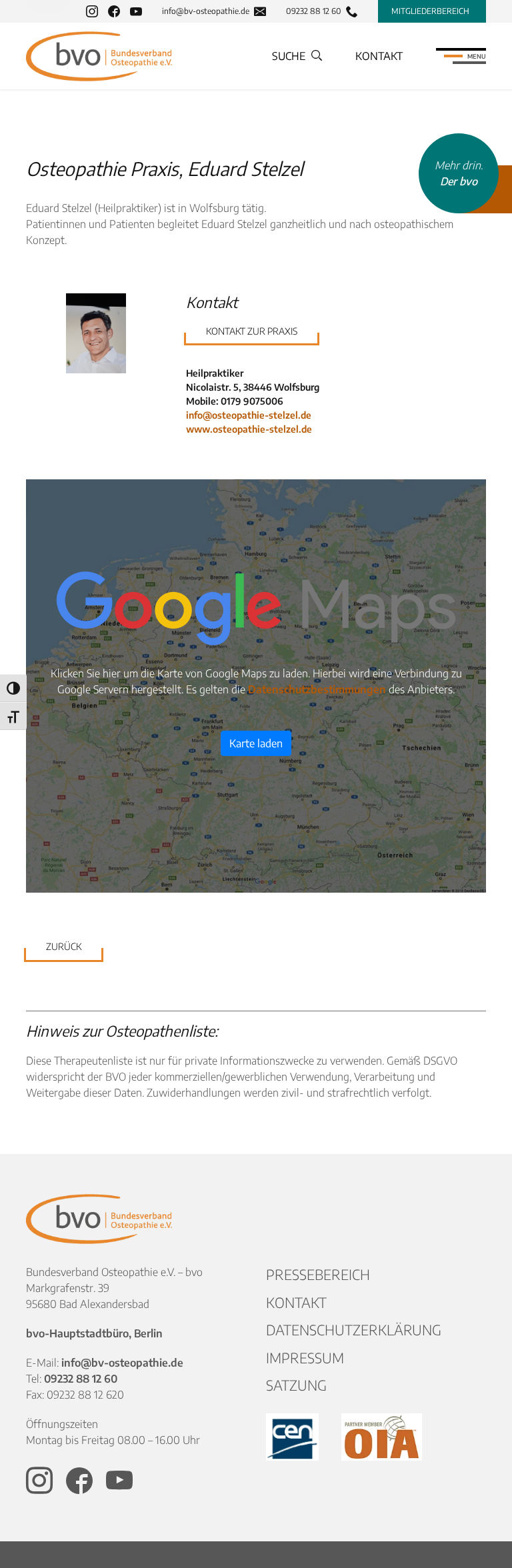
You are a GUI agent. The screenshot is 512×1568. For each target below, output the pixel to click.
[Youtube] (136, 11)
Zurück (63, 946)
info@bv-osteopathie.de (205, 11)
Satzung (296, 1385)
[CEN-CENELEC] (293, 1437)
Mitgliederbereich (430, 11)
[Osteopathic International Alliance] (381, 1437)
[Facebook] (114, 11)
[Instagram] (92, 11)
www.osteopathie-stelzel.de (249, 429)
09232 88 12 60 (313, 11)
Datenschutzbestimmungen (317, 689)
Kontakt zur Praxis (251, 331)
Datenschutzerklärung (353, 1330)
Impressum (305, 1358)
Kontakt (379, 56)
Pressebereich (318, 1274)
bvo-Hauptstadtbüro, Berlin (94, 1333)
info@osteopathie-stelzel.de (248, 415)
